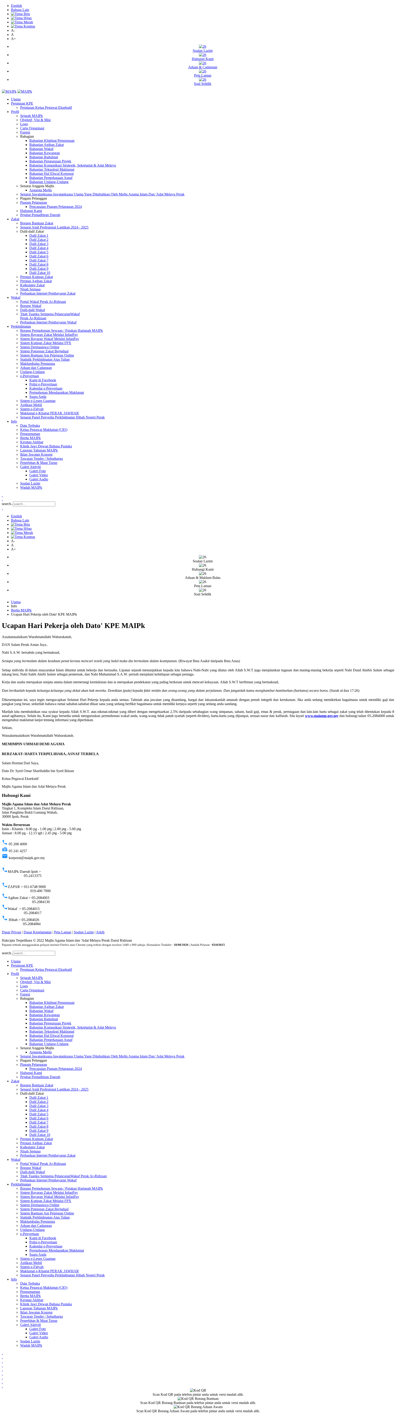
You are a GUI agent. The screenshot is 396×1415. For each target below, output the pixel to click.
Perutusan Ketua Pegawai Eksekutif (46, 107)
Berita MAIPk (30, 438)
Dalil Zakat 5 (38, 252)
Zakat (15, 219)
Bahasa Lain (20, 10)
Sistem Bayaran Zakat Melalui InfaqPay (49, 335)
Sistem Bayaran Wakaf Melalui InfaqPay (49, 339)
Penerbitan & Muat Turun (38, 463)
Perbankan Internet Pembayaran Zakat (47, 293)
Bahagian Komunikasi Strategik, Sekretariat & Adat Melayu (72, 165)
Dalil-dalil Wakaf (32, 310)
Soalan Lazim (30, 483)
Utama (16, 99)
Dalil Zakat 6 (38, 256)
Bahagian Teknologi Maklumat (51, 169)
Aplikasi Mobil (31, 405)
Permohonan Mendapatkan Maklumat (56, 392)
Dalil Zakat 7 (38, 260)
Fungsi (25, 132)
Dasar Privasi (11, 932)
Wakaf (15, 297)
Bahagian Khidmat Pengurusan (51, 140)
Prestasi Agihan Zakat (36, 281)
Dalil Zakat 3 (38, 244)
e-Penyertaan (29, 376)
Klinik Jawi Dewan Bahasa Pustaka (46, 446)
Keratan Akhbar (31, 442)
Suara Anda (37, 397)
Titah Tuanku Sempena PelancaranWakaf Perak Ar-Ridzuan (63, 1176)
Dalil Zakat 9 (38, 269)
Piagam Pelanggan (33, 202)
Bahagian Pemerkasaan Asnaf (50, 178)
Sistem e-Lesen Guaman (37, 401)
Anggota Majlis (40, 190)
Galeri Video (38, 475)
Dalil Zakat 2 (38, 240)
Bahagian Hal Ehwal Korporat (51, 174)
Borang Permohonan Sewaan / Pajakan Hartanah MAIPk (61, 330)
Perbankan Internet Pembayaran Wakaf (48, 322)
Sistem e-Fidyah (32, 409)
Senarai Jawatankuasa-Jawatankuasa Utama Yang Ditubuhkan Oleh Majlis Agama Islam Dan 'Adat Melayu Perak (102, 194)
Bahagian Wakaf (41, 149)
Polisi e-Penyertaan (43, 384)
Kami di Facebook (42, 380)
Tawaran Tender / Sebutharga (41, 459)
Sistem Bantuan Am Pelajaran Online (47, 355)
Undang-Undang (32, 372)
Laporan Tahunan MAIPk (39, 450)
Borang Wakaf (30, 306)
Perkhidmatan (21, 326)
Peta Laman (62, 932)
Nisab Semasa (30, 289)
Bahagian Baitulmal (43, 157)
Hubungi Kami (31, 211)
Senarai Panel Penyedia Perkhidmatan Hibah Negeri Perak (62, 417)
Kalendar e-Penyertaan (45, 388)
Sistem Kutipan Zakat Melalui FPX (45, 343)
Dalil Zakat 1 (38, 235)
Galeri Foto (37, 471)
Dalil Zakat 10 (39, 273)
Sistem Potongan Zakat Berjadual (44, 351)
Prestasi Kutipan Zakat (36, 277)
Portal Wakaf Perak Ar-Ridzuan (43, 302)
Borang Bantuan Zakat (36, 223)
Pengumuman (30, 434)
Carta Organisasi (32, 128)
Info (14, 421)
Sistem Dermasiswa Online (39, 347)
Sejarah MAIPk (31, 116)
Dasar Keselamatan (38, 932)
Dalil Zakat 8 (38, 264)
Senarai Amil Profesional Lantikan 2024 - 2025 (54, 227)
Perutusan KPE (22, 103)
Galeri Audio (38, 479)
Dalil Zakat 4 (38, 248)
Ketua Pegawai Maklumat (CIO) (43, 430)
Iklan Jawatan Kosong (36, 454)
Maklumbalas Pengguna (37, 364)
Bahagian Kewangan (44, 153)
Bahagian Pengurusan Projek (50, 161)
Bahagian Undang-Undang (49, 182)
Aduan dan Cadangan (36, 368)
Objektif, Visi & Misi (35, 120)
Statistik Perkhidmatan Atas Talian (45, 359)
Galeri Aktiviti (30, 467)
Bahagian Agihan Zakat (46, 145)
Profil (15, 112)
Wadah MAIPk (31, 487)
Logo (24, 124)
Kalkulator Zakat (32, 285)
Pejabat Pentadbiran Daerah (40, 215)
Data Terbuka (30, 425)
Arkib (100, 932)
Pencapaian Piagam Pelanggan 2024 (55, 207)
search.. (7, 504)
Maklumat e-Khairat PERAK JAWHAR (49, 413)
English (16, 6)
